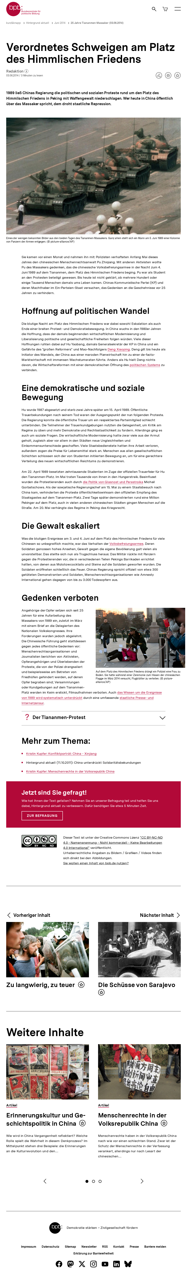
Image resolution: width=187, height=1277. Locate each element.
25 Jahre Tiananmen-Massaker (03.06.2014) (97, 22)
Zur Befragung (42, 816)
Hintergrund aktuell (37, 22)
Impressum (28, 1246)
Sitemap (70, 1246)
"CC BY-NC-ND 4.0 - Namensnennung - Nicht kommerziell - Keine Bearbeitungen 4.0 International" (113, 843)
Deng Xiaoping (119, 349)
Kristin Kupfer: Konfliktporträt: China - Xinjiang (61, 754)
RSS (105, 1246)
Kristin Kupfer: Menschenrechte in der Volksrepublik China (70, 771)
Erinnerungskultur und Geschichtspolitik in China (45, 1119)
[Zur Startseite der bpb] (23, 15)
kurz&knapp (13, 22)
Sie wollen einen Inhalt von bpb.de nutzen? (96, 863)
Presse (134, 1246)
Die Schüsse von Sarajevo (136, 985)
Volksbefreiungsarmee (126, 544)
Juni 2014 (59, 22)
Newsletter (89, 1246)
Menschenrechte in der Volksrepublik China (132, 1119)
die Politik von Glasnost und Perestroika (113, 482)
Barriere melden (155, 1246)
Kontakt (118, 1246)
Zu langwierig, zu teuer (41, 985)
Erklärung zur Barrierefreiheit (93, 1253)
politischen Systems (145, 365)
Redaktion (17, 71)
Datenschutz (50, 1246)
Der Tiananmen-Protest (59, 717)
